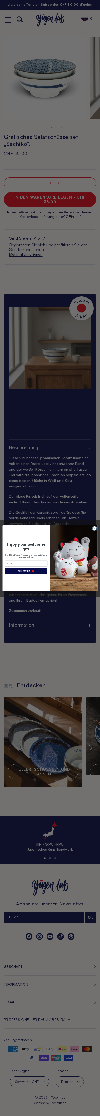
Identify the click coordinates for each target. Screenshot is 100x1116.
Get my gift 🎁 (26, 570)
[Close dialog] (94, 528)
